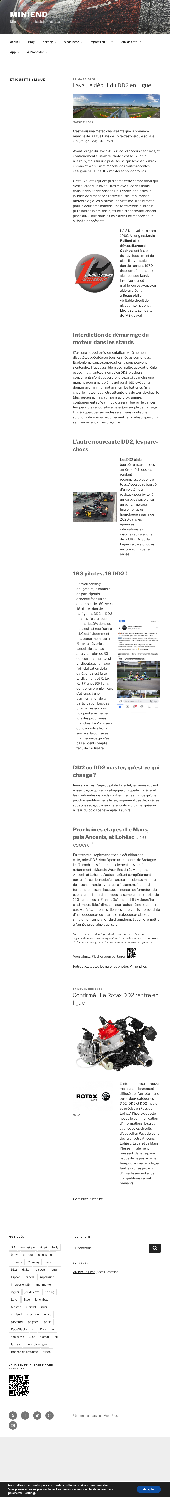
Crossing (33, 1262)
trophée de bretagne (24, 1351)
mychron (33, 1314)
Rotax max (47, 1329)
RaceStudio (19, 1329)
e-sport (40, 1269)
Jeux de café (128, 42)
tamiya (15, 1344)
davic (48, 1262)
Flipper (15, 1277)
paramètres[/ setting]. (22, 1493)
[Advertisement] (85, 1466)
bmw (14, 1254)
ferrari (54, 1269)
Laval (14, 1299)
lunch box (41, 1299)
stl (56, 1337)
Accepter (149, 1489)
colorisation (45, 1254)
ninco (47, 1314)
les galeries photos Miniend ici (122, 966)
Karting (47, 42)
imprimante (43, 1284)
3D (13, 1247)
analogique (27, 1247)
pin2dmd (17, 1322)
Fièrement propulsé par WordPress (96, 1415)
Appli (43, 1247)
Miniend (29, 14)
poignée (33, 1322)
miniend (16, 1314)
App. (13, 52)
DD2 (14, 1269)
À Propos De (35, 52)
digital (26, 1269)
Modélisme (71, 42)
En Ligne (84, 1272)
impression (47, 1277)
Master (16, 1307)
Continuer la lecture (88, 1199)
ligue (27, 1299)
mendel (31, 1307)
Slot (32, 1337)
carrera (28, 1254)
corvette (16, 1262)
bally (55, 1247)
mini (44, 1307)
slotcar (44, 1337)
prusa (47, 1322)
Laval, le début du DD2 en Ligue (112, 85)
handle (29, 1277)
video (47, 1351)
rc (33, 1329)
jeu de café (32, 1292)
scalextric (17, 1337)
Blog (31, 42)
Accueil (15, 42)
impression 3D (99, 42)
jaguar (15, 1292)
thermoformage (36, 1344)
